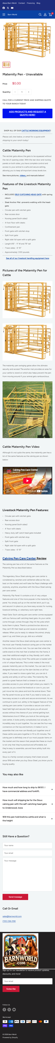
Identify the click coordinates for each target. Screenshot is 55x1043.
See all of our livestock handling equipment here (27, 258)
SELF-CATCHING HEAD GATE (28, 194)
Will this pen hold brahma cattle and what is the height (24, 819)
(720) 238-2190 (9, 921)
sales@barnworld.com (12, 916)
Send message (15, 897)
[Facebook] (4, 8)
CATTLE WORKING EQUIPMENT (35, 130)
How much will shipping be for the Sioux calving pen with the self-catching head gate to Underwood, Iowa (25, 804)
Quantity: (7, 92)
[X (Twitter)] (8, 8)
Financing (31, 3)
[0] (50, 14)
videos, (23, 175)
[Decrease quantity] (15, 92)
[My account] (45, 14)
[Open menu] (4, 15)
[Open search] (40, 14)
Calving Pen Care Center (19, 558)
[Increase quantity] (28, 92)
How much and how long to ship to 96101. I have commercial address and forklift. (24, 789)
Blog (38, 3)
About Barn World (9, 3)
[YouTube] (12, 8)
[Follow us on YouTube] (14, 1009)
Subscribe (11, 989)
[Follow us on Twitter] (9, 1009)
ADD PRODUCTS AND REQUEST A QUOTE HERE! (27, 113)
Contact (21, 3)
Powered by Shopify (10, 1037)
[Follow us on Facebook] (4, 1009)
